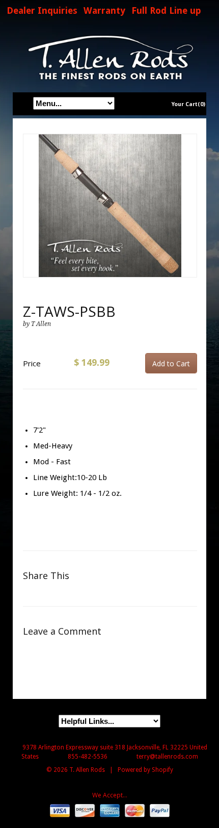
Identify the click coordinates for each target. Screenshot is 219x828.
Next (190, 216)
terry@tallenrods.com (167, 756)
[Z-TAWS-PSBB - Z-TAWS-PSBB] (110, 205)
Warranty (104, 10)
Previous (31, 216)
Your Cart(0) (188, 104)
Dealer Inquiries (42, 10)
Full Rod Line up (166, 10)
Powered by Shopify (145, 769)
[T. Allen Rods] (109, 57)
